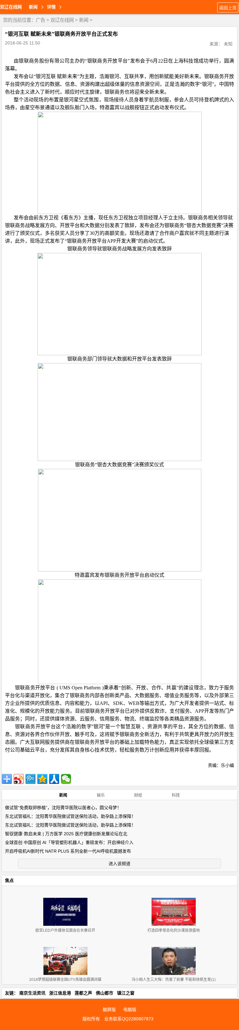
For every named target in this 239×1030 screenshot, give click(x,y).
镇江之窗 (125, 992)
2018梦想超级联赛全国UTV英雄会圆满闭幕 (65, 979)
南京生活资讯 (32, 992)
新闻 (83, 20)
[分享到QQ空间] (42, 779)
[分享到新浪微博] (19, 779)
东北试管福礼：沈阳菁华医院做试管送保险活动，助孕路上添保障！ (70, 816)
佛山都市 (104, 992)
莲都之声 (83, 992)
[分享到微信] (66, 779)
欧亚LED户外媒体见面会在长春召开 (65, 930)
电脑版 (129, 1009)
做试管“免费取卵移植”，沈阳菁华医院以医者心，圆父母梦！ (63, 807)
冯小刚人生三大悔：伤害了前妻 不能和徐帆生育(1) (174, 979)
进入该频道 (119, 863)
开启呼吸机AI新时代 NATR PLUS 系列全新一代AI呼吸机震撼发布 (68, 851)
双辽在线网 (11, 6)
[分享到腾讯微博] (30, 779)
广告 (40, 20)
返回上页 (228, 7)
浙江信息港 (60, 992)
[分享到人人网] (54, 779)
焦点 (9, 880)
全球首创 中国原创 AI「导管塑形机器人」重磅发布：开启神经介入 (69, 842)
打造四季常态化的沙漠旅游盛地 (174, 930)
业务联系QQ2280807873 (128, 1018)
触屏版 (109, 1009)
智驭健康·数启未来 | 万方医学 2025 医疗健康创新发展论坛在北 (66, 833)
